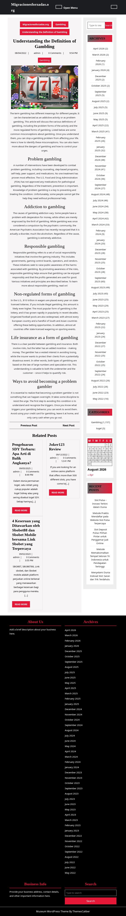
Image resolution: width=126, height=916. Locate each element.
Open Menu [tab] (70, 7)
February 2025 (73, 698)
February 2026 (73, 640)
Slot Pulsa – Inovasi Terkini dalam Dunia (100, 503)
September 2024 (74, 725)
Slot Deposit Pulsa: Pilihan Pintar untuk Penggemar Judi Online (99, 536)
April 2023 (98, 311)
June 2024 (98, 206)
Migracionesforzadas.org (36, 24)
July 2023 (98, 293)
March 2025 (98, 131)
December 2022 (73, 835)
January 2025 (72, 703)
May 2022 (98, 398)
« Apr (91, 475)
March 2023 (98, 317)
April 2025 (98, 125)
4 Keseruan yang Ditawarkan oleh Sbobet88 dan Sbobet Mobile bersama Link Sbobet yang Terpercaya (26, 535)
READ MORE (22, 511)
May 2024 (98, 212)
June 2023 (98, 299)
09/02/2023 (25, 554)
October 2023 (72, 782)
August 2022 (98, 380)
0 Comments (32, 471)
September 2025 (74, 661)
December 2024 (73, 709)
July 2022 (98, 386)
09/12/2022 (62, 454)
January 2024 (72, 767)
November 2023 (73, 777)
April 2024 (98, 218)
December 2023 (73, 772)
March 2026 (98, 54)
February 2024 (73, 761)
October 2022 (72, 846)
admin (37, 53)
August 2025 (99, 101)
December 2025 (73, 651)
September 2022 (74, 851)
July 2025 (99, 107)
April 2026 (98, 48)
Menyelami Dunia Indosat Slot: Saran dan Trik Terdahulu (100, 576)
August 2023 (98, 287)
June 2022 (98, 392)
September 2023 (74, 788)
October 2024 (72, 719)
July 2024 (98, 200)
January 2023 (72, 830)
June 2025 (98, 113)
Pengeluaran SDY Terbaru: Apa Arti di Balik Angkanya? (23, 453)
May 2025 (98, 119)
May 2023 (98, 305)
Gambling (60, 24)
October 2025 (98, 85)
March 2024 (98, 224)
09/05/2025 (25, 468)
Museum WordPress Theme (52, 911)
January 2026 (99, 70)
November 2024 (73, 714)
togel (99, 428)
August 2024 (98, 194)
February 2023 (73, 825)
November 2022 (73, 841)
